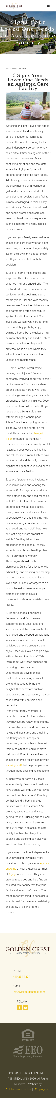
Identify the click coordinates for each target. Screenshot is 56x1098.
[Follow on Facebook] (19, 1007)
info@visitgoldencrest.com (29, 991)
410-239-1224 (21, 976)
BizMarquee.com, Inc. (19, 1089)
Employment (42, 1089)
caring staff (15, 765)
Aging (12, 874)
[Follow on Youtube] (25, 1007)
